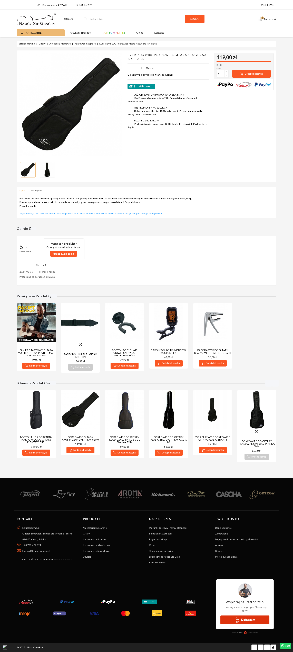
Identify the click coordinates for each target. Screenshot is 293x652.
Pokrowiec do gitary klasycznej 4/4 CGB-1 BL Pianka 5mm (124, 440)
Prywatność (59, 559)
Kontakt (159, 32)
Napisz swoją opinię (63, 253)
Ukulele (87, 556)
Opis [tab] (22, 190)
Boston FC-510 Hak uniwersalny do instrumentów (124, 353)
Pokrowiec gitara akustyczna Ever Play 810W (80, 438)
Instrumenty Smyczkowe (96, 550)
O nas (139, 32)
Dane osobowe (223, 527)
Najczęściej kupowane (95, 527)
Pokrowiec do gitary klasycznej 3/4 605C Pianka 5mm (257, 444)
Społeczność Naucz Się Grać (164, 556)
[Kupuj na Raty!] (168, 86)
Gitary (86, 533)
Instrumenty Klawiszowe (97, 545)
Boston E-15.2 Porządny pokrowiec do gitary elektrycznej (36, 440)
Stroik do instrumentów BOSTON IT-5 (168, 351)
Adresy (219, 545)
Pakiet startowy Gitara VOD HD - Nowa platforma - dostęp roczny (36, 353)
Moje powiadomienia (226, 556)
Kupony (219, 550)
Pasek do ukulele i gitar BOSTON (80, 355)
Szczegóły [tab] (36, 190)
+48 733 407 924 (31, 545)
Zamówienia (221, 533)
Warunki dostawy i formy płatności (168, 527)
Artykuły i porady (80, 32)
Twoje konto (227, 519)
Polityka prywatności (160, 533)
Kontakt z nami (157, 562)
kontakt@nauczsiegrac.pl (36, 550)
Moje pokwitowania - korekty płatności (236, 539)
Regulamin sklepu (158, 539)
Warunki (70, 559)
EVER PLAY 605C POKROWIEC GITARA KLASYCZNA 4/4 (212, 438)
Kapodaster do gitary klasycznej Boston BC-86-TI (212, 351)
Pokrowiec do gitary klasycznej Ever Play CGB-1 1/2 (168, 440)
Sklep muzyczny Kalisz (161, 550)
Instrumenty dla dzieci (95, 539)
